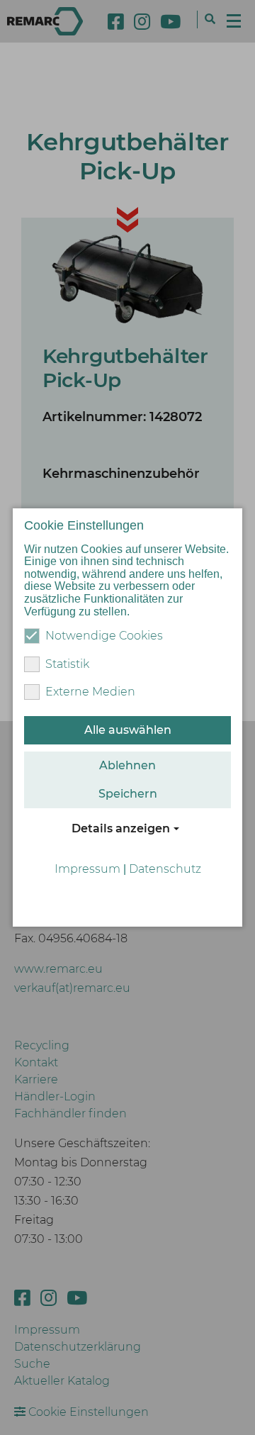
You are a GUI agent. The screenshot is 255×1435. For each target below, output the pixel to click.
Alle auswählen (127, 730)
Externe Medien (90, 691)
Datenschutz (165, 869)
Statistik (67, 664)
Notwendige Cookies (104, 635)
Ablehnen (127, 765)
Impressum (87, 869)
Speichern (127, 793)
